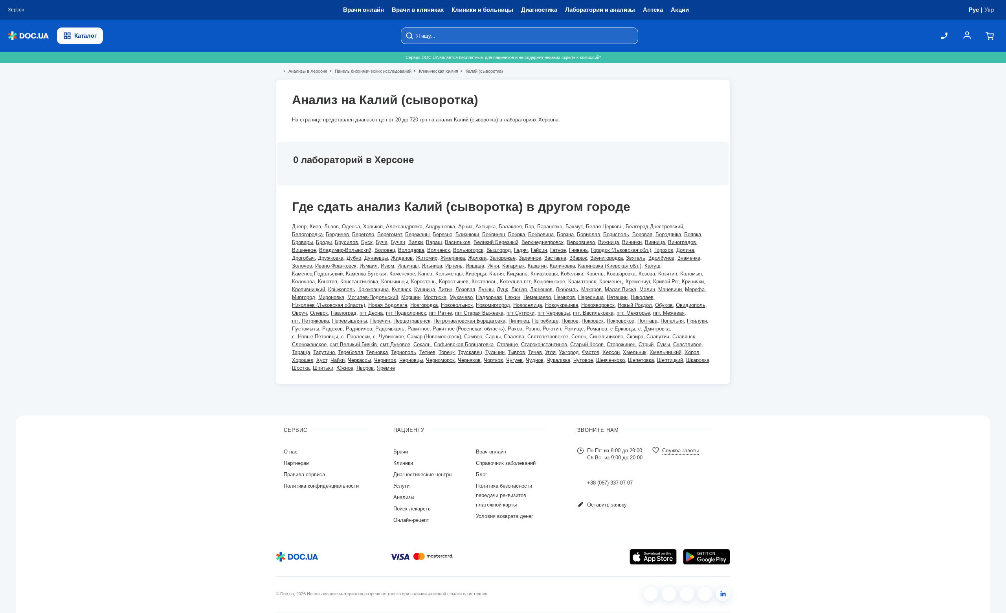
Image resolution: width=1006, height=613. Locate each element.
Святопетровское (547, 337)
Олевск (319, 313)
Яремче (386, 368)
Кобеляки (572, 274)
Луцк (502, 289)
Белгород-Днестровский (654, 226)
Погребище (545, 321)
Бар (529, 226)
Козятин (667, 274)
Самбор (473, 337)
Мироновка (331, 297)
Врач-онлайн (491, 452)
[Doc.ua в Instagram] (669, 594)
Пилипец (519, 321)
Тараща (301, 352)
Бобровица (541, 234)
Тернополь (403, 352)
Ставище (507, 344)
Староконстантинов (544, 344)
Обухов (664, 305)
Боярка (692, 234)
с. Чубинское (388, 337)
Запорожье (503, 258)
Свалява (514, 337)
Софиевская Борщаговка (464, 344)
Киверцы (476, 274)
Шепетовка (641, 360)
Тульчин (495, 352)
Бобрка (516, 234)
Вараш (434, 242)
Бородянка (668, 234)
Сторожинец (621, 344)
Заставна (555, 258)
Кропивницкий (308, 289)
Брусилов (346, 242)
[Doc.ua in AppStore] (653, 557)
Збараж (578, 258)
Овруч (299, 313)
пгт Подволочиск (406, 313)
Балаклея (510, 226)
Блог (481, 474)
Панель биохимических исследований (369, 71)
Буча (381, 242)
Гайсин (539, 250)
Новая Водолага (387, 305)
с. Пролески (355, 337)
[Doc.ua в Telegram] (687, 594)
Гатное (558, 250)
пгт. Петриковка (310, 321)
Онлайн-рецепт (411, 520)
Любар (519, 289)
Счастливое (687, 344)
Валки (415, 242)
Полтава (647, 321)
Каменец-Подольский (317, 274)
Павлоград (343, 313)
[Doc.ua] (28, 35)
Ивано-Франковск (335, 266)
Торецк (447, 352)
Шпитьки (323, 368)
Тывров (516, 352)
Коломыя (691, 274)
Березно (442, 234)
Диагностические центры (422, 474)
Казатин (537, 266)
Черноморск (440, 360)
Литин (445, 289)
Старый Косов (587, 344)
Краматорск (582, 281)
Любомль (567, 289)
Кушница (424, 289)
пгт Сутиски (520, 313)
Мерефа (695, 289)
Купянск (401, 289)
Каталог (85, 35)
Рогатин (552, 329)
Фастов (590, 352)
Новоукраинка (561, 305)
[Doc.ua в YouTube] (705, 594)
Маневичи (670, 289)
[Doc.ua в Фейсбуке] (651, 594)
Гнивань (578, 250)
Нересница (591, 297)
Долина (685, 250)
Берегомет (389, 234)
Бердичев (337, 234)
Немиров (564, 297)
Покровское (620, 321)
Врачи (400, 452)
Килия (496, 274)
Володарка (411, 250)
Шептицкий (670, 360)
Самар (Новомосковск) (434, 337)
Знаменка (688, 258)
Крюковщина (373, 289)
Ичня (493, 266)
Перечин (380, 321)
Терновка (377, 352)
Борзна (565, 234)
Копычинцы (394, 281)
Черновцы (411, 360)
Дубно (354, 258)
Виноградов (682, 242)
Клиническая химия (435, 71)
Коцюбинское (549, 281)
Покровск (593, 321)
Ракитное (419, 329)
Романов (597, 329)
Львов (331, 226)
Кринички (693, 281)
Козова (647, 274)
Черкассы (359, 360)
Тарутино (324, 352)
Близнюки (467, 234)
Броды (324, 242)
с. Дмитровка (654, 329)
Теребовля (350, 352)
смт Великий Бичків (353, 344)
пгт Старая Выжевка (479, 313)
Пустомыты (305, 329)
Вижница (608, 242)
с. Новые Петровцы (315, 337)
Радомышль (389, 329)
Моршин (410, 297)
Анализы (403, 497)
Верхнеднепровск (542, 242)
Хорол (692, 352)
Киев (315, 226)
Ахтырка (485, 226)
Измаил (369, 266)
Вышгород (498, 250)
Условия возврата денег (504, 516)
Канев (425, 274)
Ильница (432, 266)
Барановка (549, 226)
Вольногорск (468, 250)
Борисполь (616, 234)
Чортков (493, 360)
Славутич (657, 337)
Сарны (493, 337)
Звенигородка (606, 258)
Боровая (642, 234)
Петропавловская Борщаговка (469, 321)
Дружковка (330, 258)
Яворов (365, 368)
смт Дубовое (395, 344)
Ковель (595, 274)
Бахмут (574, 226)
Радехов (332, 329)
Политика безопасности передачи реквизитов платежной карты (504, 495)
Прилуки (697, 321)
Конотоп (327, 281)
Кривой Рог (666, 281)
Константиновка (359, 281)
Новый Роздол (635, 305)
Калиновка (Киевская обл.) (609, 266)
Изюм (387, 266)
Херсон (611, 352)
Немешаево (537, 297)
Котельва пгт (515, 281)
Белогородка (307, 234)
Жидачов (402, 258)
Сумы (663, 344)
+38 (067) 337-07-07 (610, 483)
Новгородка (424, 305)
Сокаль (422, 344)
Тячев (535, 352)
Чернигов (385, 360)
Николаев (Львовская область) (328, 305)
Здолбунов (661, 258)
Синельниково (606, 337)
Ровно (532, 329)
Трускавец (470, 352)
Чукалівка (558, 360)
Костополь (484, 281)
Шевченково (610, 360)
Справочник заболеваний (506, 463)
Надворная (489, 297)
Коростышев (453, 281)
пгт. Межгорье (633, 313)
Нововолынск (457, 305)
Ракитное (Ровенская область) (469, 329)
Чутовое (583, 360)
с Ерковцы (622, 329)
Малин (647, 289)
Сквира (634, 337)
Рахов (515, 329)
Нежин (512, 297)
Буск (367, 242)
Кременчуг (638, 281)
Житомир (426, 258)
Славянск (683, 337)
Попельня (672, 321)
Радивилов (359, 329)
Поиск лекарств (412, 509)
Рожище (574, 329)
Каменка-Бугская (366, 274)
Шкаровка (697, 360)
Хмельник (634, 352)
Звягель (635, 258)
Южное (344, 368)
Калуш (652, 266)
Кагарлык (513, 266)
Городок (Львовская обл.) (621, 250)
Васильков (457, 242)
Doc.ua (287, 593)
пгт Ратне (440, 313)
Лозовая (465, 289)
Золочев (302, 266)
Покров (570, 321)
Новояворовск (598, 305)
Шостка (301, 368)
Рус (974, 9)
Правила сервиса (304, 474)
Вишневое (304, 250)
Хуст (321, 360)
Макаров (591, 289)
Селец (578, 337)
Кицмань (517, 274)
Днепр (299, 226)
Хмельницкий (665, 352)
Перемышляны (349, 321)
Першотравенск (411, 321)
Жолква (477, 258)
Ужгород (569, 352)
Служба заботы (680, 450)
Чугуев (514, 360)
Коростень (423, 281)
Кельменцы (449, 274)
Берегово (363, 234)
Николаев (642, 297)
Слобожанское (309, 344)
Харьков (373, 226)
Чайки (337, 360)
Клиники (403, 463)
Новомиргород (493, 305)
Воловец (384, 250)
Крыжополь (341, 289)
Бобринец (493, 234)
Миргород (303, 297)
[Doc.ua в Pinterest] (723, 594)
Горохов (663, 250)
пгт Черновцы (554, 313)
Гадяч (521, 250)
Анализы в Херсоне (304, 71)
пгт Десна (371, 313)
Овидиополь (690, 305)
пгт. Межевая (669, 313)
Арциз (465, 226)
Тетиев (427, 352)
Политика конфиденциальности (321, 486)
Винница (655, 242)
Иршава (475, 266)
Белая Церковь (604, 226)
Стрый (646, 344)
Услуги (401, 486)
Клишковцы (544, 274)
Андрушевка (440, 226)
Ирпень (454, 266)
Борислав (588, 234)
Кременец (610, 281)
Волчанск (438, 250)
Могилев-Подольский (372, 297)
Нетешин (617, 297)
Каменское (402, 274)
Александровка (404, 226)
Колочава (303, 281)
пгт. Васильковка (593, 313)
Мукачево (461, 297)
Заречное (530, 258)
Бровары (302, 242)
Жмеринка (453, 258)
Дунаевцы (376, 258)
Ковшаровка (621, 274)
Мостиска (435, 297)
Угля (550, 352)
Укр (989, 9)
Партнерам (297, 463)
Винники (632, 242)
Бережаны (417, 234)
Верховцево (581, 242)
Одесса (351, 226)
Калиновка (562, 266)
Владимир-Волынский (345, 250)
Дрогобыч (303, 258)
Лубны (486, 289)
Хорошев (302, 360)
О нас (290, 452)
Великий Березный (496, 242)
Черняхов (469, 360)
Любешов (541, 289)
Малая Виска (620, 289)
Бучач (398, 242)
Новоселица (527, 305)
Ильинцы (408, 266)
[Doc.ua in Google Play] (706, 557)
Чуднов (534, 360)
